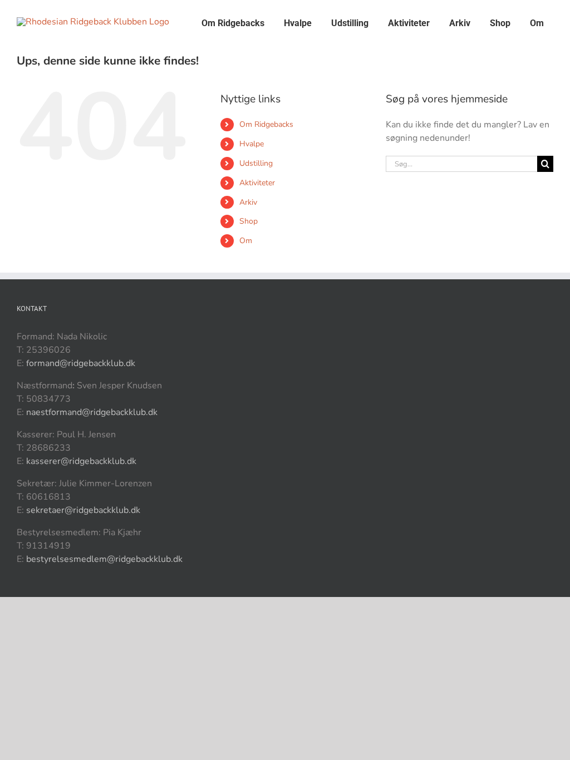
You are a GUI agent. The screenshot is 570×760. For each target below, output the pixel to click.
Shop (248, 221)
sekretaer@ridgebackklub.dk (83, 510)
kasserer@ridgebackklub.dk (81, 461)
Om (245, 240)
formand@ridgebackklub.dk (80, 363)
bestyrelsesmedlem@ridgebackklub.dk (104, 559)
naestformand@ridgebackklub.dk (92, 412)
